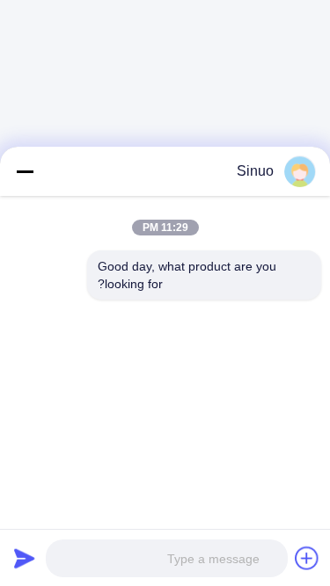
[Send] (25, 558)
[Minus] (24, 171)
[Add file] (307, 558)
